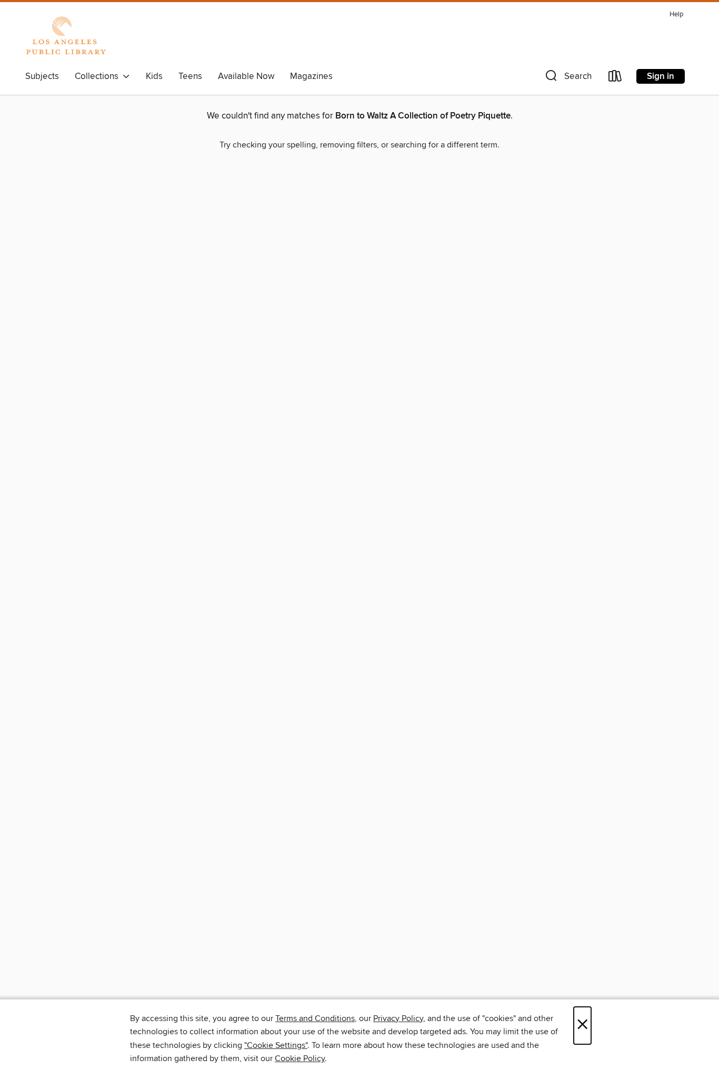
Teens (190, 76)
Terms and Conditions (315, 1018)
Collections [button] (99, 76)
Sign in (660, 76)
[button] (567, 78)
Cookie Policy (300, 1058)
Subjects (42, 76)
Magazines (311, 76)
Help (676, 14)
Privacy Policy (398, 1018)
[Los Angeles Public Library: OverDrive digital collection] (65, 36)
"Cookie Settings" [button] (275, 1045)
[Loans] (615, 78)
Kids (154, 76)
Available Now (246, 76)
